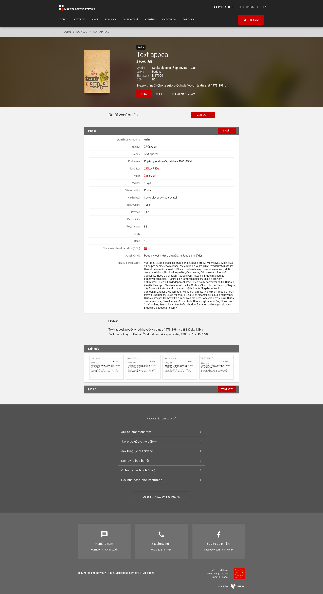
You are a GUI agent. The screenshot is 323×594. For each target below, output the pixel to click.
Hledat (251, 20)
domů (67, 31)
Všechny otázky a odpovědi (161, 497)
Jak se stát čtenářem (136, 432)
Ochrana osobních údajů (138, 470)
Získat (144, 94)
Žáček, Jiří (144, 61)
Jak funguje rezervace (137, 451)
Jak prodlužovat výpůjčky (139, 441)
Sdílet (160, 94)
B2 (145, 248)
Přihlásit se (224, 7)
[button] (97, 72)
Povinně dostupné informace (141, 480)
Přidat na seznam (183, 94)
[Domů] (77, 8)
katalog (81, 31)
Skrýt (227, 130)
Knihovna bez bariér (135, 460)
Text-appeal (101, 31)
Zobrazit (203, 115)
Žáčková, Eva (151, 168)
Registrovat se (249, 7)
